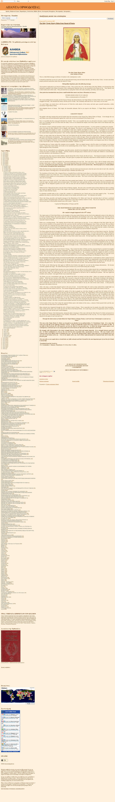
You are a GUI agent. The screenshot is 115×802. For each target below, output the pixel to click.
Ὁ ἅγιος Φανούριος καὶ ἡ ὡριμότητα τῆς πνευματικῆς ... (14, 176)
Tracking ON (15, 751)
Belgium (3, 544)
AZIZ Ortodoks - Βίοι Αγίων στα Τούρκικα (10, 543)
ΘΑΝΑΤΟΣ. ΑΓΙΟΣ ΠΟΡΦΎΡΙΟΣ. (10, 190)
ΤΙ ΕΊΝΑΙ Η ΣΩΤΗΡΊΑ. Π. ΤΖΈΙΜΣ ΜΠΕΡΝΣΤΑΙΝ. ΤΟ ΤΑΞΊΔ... (16, 323)
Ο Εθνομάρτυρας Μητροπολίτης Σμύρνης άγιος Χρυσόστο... (15, 183)
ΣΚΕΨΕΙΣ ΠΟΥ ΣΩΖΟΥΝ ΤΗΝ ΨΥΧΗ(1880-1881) (12, 503)
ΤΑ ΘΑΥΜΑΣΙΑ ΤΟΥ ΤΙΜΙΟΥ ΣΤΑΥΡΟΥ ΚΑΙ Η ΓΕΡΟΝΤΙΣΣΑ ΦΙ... (16, 242)
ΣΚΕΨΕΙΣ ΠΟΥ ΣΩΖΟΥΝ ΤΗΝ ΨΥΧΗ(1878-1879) (12, 502)
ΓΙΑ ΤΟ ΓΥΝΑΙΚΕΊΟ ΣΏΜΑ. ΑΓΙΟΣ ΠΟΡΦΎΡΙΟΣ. (13, 282)
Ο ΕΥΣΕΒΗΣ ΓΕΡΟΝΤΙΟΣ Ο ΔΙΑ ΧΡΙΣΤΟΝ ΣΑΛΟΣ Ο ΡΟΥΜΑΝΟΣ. (16, 458)
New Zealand (4, 578)
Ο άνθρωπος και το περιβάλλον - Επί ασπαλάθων (13, 264)
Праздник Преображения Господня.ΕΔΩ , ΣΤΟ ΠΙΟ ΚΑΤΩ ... (16, 241)
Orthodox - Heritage (46, 372)
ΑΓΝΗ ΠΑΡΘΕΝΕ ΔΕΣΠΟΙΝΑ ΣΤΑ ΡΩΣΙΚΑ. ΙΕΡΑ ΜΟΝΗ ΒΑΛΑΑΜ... (17, 239)
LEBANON (3, 575)
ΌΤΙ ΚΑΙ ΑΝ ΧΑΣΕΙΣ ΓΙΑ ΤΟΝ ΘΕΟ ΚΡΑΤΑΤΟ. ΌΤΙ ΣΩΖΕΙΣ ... (16, 288)
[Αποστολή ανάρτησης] (54, 371)
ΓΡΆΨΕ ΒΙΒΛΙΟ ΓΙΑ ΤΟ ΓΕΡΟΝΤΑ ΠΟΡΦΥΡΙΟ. (13, 281)
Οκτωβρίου (6, 168)
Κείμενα (3, 435)
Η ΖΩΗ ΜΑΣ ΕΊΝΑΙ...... (8, 229)
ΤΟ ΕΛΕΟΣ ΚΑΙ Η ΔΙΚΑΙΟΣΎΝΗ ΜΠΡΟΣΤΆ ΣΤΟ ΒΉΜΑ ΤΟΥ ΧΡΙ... (17, 292)
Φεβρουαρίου (6, 335)
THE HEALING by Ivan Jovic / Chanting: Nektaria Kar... (14, 261)
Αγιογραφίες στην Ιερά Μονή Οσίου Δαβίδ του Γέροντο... (14, 274)
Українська (3, 606)
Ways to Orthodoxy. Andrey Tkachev (11, 243)
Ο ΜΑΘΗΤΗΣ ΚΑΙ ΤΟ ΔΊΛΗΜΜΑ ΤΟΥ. (11, 188)
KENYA (2, 573)
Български (3, 604)
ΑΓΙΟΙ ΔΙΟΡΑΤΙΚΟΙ (5, 359)
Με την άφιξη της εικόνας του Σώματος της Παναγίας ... (14, 252)
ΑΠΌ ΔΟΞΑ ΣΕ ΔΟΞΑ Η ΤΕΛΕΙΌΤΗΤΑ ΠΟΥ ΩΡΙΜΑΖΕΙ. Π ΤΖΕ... (16, 301)
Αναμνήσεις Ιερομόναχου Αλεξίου (8, 369)
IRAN (2, 567)
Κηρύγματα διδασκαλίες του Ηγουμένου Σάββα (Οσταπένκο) (14, 440)
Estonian (3, 561)
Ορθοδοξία (3, 468)
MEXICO (3, 576)
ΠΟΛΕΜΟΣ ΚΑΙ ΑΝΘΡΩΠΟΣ (9, 227)
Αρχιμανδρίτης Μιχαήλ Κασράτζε (8, 384)
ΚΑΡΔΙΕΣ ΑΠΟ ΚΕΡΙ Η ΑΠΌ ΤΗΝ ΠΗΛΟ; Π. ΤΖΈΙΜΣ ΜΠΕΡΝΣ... (16, 309)
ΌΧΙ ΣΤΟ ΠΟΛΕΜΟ (7, 254)
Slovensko (3, 594)
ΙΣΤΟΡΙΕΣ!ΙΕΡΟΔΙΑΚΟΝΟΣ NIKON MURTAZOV (11, 428)
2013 (4, 342)
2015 (4, 339)
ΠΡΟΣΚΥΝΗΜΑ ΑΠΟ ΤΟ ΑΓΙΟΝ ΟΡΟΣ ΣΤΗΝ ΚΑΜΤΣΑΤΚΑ (14, 495)
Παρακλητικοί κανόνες (6, 472)
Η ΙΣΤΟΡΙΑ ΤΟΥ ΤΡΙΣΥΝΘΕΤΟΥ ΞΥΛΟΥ (10, 138)
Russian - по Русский (6, 591)
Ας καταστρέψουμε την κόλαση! (8, 388)
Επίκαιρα (3, 404)
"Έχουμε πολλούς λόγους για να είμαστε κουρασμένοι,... (14, 222)
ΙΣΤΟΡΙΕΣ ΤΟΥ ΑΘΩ (5, 427)
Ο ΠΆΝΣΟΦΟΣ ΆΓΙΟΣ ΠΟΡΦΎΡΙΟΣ (9, 460)
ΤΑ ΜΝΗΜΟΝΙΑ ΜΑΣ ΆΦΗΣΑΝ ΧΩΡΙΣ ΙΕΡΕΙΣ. (12, 306)
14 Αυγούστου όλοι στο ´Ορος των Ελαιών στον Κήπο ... (14, 212)
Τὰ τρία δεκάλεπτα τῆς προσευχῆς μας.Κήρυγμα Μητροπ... (15, 174)
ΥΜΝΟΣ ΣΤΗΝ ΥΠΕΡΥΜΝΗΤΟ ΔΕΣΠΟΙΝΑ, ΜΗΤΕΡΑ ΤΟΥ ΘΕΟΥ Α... (17, 198)
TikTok (2, 599)
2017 (4, 164)
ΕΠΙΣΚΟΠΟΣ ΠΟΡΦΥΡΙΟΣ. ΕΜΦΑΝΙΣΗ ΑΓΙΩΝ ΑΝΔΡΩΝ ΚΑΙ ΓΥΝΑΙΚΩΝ (17, 405)
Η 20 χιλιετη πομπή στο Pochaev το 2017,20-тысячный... (15, 217)
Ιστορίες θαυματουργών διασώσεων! (9, 426)
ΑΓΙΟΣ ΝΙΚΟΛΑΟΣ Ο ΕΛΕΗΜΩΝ (8, 364)
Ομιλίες (2, 465)
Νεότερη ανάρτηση (44, 381)
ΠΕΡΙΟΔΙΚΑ (3, 487)
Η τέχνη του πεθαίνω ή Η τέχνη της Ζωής (10, 416)
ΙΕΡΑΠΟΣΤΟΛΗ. (4, 421)
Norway (3, 580)
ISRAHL (3, 569)
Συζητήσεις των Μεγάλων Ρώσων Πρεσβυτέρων (11, 515)
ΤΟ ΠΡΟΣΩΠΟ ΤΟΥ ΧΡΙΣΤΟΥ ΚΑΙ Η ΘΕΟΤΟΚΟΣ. (14, 234)
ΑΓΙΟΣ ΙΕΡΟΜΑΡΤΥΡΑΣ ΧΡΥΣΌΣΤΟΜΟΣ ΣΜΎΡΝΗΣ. (14, 193)
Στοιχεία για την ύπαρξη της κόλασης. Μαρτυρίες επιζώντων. (14, 511)
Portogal (3, 588)
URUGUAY (3, 600)
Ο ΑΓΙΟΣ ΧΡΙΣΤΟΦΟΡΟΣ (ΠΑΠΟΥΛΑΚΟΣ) (10, 455)
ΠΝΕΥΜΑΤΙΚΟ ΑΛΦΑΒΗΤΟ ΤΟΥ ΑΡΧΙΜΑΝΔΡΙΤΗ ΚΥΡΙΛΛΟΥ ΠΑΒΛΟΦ (17, 488)
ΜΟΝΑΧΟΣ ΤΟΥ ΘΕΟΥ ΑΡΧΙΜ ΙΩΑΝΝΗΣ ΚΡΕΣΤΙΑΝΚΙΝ (13, 454)
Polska (2, 587)
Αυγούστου (6, 171)
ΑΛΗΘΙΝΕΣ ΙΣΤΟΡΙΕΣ (6, 366)
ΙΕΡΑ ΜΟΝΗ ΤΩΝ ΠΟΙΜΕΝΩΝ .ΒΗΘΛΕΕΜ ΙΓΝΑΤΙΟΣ (14, 249)
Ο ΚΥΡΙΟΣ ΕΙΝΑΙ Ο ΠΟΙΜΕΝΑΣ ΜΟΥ (9, 459)
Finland (3, 562)
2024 (4, 155)
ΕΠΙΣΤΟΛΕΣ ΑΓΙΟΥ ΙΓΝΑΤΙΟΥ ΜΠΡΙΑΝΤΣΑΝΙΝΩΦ (12, 406)
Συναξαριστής (4, 518)
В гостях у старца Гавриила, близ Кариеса (12, 202)
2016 (4, 338)
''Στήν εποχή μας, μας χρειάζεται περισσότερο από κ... (14, 207)
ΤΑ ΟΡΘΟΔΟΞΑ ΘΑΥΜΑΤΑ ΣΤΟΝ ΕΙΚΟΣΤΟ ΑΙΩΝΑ (12, 521)
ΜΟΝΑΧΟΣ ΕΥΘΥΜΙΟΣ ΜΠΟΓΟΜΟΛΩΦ (10, 452)
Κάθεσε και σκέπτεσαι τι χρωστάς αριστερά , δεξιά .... (14, 232)
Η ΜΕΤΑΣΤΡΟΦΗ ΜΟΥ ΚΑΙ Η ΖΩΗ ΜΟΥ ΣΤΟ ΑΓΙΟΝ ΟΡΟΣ (14, 413)
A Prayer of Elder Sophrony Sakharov (11, 263)
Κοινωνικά (3, 441)
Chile (2, 549)
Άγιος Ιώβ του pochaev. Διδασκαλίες (9, 362)
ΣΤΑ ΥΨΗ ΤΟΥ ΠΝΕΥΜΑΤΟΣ (7, 505)
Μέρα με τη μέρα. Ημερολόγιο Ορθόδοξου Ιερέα (11, 445)
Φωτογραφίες (4, 538)
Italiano (2, 570)
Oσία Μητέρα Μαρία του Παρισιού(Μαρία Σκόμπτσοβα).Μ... (15, 178)
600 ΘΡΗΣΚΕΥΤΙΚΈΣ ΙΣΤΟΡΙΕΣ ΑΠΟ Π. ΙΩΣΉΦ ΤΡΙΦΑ (13, 355)
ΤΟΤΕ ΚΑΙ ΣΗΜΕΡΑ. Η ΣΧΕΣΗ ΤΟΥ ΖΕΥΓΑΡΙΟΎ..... (14, 308)
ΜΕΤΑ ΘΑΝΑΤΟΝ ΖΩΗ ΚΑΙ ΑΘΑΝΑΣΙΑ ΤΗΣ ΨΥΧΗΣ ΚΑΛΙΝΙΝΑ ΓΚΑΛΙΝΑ (17, 446)
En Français (4, 557)
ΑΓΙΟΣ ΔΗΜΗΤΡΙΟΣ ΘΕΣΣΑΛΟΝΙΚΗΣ (11, 194)
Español (3, 560)
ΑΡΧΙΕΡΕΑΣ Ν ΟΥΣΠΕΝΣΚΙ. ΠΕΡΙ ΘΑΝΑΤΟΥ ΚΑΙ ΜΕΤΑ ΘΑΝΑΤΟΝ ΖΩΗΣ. (18, 380)
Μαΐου (5, 331)
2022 (4, 158)
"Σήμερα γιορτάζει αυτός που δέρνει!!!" (11, 215)
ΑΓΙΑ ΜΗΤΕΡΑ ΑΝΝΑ (6, 357)
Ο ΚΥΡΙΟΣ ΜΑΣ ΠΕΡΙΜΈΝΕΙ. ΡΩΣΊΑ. (11, 267)
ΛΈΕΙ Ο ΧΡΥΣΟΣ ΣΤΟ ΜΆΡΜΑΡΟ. (10, 291)
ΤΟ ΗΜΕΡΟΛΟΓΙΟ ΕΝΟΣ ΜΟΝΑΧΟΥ (9, 525)
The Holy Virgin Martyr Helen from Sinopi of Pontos (57, 23)
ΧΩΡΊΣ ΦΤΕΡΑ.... (6, 270)
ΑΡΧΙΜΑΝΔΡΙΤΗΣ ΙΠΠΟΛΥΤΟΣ (8, 382)
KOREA (3, 574)
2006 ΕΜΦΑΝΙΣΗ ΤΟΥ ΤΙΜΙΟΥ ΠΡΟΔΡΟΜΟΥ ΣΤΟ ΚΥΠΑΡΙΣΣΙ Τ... (17, 216)
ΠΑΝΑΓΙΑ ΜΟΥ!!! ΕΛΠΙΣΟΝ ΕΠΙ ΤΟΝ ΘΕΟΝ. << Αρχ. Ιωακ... (15, 199)
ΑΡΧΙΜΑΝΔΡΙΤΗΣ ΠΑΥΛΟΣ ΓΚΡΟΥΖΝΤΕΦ (10, 385)
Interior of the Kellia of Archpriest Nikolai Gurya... (13, 326)
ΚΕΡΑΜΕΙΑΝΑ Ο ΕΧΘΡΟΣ (7, 438)
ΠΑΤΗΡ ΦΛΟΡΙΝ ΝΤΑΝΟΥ (7, 486)
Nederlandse (4, 577)
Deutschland (4, 555)
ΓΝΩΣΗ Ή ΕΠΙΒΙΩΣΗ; (7, 269)
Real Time (10, 751)
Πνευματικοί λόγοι (5, 489)
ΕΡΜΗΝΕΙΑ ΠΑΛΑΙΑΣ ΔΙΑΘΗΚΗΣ (8, 407)
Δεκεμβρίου (6, 166)
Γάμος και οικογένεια (5, 395)
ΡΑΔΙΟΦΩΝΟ (4, 499)
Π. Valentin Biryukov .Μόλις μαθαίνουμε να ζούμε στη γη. (14, 471)
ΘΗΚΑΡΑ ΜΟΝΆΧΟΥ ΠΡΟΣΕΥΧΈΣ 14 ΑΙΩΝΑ (11, 420)
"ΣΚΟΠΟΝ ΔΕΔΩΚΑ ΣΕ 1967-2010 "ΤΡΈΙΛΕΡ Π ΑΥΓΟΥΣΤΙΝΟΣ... (16, 218)
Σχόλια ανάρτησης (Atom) (52, 384)
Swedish (3, 596)
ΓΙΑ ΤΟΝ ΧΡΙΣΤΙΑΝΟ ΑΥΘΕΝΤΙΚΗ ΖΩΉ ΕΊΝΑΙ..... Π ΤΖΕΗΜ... (16, 299)
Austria (2, 542)
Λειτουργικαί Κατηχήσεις (6, 442)
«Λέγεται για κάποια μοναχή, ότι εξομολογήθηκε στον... (14, 314)
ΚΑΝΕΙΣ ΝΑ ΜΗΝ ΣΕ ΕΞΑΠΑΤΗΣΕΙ (9, 432)
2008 (4, 348)
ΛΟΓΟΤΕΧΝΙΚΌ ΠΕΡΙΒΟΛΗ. (9, 328)
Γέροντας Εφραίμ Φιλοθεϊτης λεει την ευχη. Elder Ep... (14, 238)
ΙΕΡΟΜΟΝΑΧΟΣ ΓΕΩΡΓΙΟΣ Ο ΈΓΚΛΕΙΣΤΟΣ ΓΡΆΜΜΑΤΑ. (14, 422)
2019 (4, 162)
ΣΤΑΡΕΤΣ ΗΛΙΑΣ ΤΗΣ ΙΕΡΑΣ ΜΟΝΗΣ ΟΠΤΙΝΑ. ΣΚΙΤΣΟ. (15, 228)
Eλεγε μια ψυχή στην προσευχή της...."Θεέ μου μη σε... (14, 210)
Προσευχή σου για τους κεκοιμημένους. (10, 494)
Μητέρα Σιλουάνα (5, 449)
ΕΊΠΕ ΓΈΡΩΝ (4, 402)
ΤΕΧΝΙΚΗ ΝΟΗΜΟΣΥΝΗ (6, 524)
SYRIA (2, 598)
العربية (2, 609)
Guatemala (3, 563)
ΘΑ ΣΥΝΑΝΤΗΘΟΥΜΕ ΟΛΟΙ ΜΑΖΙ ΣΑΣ (10, 417)
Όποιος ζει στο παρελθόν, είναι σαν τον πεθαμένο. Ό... (14, 275)
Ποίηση (2, 490)
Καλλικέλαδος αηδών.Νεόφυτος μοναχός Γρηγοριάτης (14, 177)
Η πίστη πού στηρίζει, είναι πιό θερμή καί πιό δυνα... (13, 290)
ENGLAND (3, 558)
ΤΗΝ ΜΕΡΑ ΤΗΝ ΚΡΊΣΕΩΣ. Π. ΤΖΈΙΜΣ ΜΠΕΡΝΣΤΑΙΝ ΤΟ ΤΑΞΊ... (16, 303)
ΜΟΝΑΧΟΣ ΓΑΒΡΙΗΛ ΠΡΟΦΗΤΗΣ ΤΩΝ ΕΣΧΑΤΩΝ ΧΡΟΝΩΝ (14, 451)
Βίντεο (2, 392)
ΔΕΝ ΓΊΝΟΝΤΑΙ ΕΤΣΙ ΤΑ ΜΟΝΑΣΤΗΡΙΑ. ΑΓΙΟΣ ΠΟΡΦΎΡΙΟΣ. (16, 279)
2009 (4, 347)
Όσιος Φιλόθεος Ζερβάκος (7, 469)
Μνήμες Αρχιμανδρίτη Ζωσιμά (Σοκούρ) (10, 450)
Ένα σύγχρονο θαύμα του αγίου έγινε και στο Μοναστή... (14, 236)
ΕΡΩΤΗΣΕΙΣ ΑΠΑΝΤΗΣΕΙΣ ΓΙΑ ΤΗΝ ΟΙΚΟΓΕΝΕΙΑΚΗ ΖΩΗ (14, 408)
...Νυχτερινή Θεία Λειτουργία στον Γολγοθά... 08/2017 (14, 244)
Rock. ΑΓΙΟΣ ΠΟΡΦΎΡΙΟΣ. (9, 285)
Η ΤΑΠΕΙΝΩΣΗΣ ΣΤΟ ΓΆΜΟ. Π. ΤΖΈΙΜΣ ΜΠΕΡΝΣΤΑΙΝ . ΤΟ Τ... (16, 320)
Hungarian (3, 565)
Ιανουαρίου (6, 336)
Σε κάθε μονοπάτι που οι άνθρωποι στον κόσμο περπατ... (15, 237)
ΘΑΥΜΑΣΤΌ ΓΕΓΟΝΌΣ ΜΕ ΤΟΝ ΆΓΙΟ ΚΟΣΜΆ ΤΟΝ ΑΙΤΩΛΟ (16, 325)
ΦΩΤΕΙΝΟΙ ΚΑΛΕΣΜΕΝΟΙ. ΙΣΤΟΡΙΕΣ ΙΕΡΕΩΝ (11, 537)
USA (2, 601)
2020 (4, 160)
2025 (4, 154)
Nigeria (2, 579)
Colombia (3, 551)
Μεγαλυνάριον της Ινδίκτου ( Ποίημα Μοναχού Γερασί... (14, 180)
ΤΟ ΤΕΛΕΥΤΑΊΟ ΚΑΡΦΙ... (13, 125)
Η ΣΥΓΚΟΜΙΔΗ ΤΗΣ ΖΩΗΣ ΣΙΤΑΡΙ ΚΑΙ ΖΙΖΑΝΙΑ (11, 415)
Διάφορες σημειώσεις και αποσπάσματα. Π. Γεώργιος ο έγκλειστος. (16, 399)
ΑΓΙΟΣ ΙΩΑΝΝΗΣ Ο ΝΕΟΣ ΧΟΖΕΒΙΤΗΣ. (11, 211)
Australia (3, 541)
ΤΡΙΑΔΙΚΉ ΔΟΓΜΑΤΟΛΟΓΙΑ (7, 532)
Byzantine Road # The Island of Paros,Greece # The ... (14, 313)
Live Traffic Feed (10, 711)
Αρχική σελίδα (75, 381)
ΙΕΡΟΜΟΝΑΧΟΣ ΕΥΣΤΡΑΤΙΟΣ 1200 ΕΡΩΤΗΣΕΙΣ (12, 423)
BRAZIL (3, 547)
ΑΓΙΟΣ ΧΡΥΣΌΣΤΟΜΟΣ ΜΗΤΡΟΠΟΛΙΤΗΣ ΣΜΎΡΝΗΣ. (14, 182)
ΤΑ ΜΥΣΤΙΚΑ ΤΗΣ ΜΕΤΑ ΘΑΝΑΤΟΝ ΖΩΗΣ (10, 520)
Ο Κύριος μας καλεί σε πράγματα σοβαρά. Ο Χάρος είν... (14, 205)
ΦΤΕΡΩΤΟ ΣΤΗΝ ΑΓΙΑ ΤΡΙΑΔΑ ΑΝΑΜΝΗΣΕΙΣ (11, 536)
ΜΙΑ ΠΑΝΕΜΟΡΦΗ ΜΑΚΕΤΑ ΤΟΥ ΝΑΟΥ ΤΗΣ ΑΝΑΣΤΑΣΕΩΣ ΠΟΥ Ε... (17, 271)
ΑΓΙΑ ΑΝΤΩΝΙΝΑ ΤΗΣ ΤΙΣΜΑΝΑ (8, 356)
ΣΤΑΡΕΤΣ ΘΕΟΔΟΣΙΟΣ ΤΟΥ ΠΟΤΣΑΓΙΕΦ (10, 507)
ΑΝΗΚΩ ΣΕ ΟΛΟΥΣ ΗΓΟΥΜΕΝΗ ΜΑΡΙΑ (10, 370)
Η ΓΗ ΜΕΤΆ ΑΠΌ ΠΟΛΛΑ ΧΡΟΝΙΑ (10, 189)
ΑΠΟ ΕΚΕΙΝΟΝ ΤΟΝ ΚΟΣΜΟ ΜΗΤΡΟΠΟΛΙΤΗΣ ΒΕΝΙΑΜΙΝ (14, 373)
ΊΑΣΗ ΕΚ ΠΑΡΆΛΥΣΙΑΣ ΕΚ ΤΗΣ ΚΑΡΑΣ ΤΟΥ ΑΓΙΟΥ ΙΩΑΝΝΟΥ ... (16, 265)
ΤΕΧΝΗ (3, 523)
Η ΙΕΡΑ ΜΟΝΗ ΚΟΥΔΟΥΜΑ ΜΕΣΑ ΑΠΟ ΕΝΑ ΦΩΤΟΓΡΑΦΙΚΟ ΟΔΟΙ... (17, 201)
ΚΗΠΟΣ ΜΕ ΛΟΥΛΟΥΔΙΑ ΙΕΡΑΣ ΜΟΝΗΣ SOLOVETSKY (13, 439)
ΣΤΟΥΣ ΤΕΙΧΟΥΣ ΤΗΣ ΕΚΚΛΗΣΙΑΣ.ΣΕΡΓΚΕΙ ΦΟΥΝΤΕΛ (13, 513)
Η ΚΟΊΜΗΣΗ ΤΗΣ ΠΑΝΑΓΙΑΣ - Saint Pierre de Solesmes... (15, 287)
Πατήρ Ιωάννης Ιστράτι (6, 480)
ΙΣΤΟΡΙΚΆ (3, 429)
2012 (4, 343)
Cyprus (2, 552)
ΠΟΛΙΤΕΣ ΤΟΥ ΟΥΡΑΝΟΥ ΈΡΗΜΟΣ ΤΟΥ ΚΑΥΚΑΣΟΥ (13, 491)
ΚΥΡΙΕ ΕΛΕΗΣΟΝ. (7, 253)
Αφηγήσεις (3, 389)
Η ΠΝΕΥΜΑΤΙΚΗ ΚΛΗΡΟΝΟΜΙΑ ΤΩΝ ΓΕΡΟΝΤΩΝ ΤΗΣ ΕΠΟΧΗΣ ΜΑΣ (17, 414)
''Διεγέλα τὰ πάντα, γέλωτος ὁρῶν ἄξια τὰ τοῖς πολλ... (14, 196)
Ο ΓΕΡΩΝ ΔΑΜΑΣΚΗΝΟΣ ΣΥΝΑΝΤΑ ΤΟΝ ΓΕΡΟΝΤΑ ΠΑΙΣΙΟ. (21, 139)
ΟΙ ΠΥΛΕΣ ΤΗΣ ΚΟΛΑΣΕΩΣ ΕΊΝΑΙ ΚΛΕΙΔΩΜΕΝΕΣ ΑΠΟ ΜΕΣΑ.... (16, 304)
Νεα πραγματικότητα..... (8, 318)
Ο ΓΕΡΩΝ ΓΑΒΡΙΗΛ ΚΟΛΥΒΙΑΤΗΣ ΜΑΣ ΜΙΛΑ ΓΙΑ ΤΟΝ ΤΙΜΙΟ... (16, 200)
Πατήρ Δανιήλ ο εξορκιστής (7, 477)
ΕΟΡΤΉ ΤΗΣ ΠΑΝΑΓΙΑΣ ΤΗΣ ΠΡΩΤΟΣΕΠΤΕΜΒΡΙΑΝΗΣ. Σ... (16, 206)
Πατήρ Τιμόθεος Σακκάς (6, 484)
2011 (4, 344)
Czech (2, 553)
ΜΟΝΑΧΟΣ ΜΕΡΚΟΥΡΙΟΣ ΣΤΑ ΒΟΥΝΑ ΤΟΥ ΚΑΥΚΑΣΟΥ (13, 453)
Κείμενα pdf (3, 437)
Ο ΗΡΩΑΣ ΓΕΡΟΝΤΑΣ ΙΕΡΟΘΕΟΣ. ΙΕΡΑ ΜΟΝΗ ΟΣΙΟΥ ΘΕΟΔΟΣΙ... (17, 255)
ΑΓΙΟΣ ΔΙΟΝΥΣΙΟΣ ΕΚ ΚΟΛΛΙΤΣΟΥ (9, 361)
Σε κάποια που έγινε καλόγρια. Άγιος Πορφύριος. (13, 286)
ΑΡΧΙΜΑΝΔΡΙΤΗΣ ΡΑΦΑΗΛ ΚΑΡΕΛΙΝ (9, 386)
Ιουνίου (5, 330)
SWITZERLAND (4, 597)
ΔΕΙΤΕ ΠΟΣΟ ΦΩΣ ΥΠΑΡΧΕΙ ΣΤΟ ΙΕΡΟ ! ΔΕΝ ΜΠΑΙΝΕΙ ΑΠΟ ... (16, 231)
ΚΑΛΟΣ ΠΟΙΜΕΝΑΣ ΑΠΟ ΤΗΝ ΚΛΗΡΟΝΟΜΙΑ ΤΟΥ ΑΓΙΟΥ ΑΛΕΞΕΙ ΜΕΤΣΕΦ (18, 430)
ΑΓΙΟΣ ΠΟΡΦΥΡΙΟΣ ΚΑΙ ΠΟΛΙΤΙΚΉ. (11, 280)
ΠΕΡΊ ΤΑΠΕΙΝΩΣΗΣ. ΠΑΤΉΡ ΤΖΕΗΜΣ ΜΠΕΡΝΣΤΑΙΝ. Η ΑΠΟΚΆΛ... (17, 321)
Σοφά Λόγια (3, 504)
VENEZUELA (4, 602)
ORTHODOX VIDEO (5, 584)
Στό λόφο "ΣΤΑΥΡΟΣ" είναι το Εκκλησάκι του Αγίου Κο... (14, 293)
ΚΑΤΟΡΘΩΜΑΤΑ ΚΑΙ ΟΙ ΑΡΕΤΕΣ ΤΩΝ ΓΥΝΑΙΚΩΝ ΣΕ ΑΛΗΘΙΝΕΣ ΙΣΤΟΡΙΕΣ (18, 433)
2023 (4, 156)
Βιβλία (2, 391)
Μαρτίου (5, 334)
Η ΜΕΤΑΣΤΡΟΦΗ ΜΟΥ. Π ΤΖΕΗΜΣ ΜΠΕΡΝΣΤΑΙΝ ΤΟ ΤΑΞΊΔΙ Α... (17, 307)
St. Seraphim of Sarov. (7, 296)
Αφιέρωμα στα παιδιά (6, 390)
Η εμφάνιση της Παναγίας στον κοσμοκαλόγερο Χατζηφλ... (15, 173)
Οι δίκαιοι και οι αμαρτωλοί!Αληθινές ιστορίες (11, 462)
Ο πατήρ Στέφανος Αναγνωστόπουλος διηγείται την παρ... (15, 221)
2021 (4, 159)
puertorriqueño (4, 589)
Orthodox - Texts (5, 582)
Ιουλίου (5, 329)
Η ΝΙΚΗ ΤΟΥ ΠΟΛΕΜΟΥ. (8, 226)
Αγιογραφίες (4, 358)
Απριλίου (5, 333)
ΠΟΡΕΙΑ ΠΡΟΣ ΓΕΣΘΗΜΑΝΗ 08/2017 (11, 247)
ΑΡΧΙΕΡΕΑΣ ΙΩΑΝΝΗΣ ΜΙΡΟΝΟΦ (9, 379)
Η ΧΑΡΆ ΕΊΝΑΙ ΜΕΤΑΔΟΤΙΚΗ (9, 191)
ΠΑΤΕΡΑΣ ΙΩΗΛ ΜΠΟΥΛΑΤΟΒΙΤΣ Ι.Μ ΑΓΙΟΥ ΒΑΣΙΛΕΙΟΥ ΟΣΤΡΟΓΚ (16, 474)
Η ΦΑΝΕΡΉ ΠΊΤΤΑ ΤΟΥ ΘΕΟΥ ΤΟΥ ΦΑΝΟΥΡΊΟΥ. (13, 298)
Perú (2, 586)
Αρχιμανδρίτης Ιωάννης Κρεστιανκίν (9, 383)
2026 (4, 152)
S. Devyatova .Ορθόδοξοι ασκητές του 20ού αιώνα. (12, 592)
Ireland (2, 568)
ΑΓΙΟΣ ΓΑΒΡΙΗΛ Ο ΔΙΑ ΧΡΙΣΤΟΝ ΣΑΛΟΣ (10, 360)
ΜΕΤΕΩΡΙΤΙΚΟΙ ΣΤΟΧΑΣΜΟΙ (7, 447)
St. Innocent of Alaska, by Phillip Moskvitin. (12, 297)
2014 (4, 340)
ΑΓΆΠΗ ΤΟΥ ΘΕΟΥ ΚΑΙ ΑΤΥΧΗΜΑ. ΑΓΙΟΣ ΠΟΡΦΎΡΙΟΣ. (15, 283)
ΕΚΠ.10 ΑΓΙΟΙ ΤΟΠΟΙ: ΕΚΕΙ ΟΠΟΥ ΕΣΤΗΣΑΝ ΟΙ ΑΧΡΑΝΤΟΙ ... (16, 260)
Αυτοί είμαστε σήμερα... (8, 225)
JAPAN (2, 572)
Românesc (3, 590)
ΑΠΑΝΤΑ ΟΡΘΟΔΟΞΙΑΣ (23, 7)
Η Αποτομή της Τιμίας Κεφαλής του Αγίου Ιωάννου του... (14, 220)
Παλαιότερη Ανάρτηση (108, 381)
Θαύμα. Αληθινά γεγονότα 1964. (8, 418)
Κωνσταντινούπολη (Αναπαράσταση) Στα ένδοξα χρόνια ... (15, 195)
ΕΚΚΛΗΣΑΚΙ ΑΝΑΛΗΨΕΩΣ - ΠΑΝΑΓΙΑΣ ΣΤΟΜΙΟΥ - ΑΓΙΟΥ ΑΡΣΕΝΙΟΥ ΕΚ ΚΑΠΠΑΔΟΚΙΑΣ (21, 106)
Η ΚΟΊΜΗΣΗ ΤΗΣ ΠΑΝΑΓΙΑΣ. (9, 272)
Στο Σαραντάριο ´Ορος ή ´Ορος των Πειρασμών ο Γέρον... (15, 250)
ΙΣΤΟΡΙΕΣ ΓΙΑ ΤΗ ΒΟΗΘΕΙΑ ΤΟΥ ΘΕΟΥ (10, 425)
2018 (4, 163)
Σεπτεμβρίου (6, 169)
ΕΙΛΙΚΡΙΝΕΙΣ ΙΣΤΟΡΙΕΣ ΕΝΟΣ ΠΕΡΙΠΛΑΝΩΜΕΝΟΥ (12, 401)
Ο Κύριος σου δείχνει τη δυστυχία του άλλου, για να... (14, 172)
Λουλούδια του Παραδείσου (7, 443)
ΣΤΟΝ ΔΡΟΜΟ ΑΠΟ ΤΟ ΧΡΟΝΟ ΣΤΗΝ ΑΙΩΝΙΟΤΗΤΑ (13, 512)
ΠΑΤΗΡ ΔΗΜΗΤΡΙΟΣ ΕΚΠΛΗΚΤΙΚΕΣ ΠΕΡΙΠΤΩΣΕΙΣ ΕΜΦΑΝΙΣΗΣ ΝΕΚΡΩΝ (18, 478)
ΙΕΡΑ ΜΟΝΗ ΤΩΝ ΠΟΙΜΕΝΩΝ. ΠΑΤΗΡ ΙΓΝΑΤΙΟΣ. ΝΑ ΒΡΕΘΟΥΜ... (17, 245)
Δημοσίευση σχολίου (43, 379)
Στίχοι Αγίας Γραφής (5, 508)
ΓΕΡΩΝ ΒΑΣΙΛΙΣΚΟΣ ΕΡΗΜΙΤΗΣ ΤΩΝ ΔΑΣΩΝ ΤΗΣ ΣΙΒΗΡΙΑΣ (15, 396)
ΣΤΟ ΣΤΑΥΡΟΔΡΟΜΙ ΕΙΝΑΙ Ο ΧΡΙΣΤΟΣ (10, 509)
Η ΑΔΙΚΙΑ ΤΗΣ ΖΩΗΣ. (12, 111)
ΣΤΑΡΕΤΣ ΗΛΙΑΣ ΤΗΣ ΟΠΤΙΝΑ (8, 506)
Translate (12, 20)
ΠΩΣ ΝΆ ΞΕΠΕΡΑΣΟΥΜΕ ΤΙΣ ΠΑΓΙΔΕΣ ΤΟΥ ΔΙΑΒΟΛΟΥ (13, 498)
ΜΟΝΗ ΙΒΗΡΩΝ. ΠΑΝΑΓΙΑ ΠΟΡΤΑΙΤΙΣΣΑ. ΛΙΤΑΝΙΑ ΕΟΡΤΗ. (15, 204)
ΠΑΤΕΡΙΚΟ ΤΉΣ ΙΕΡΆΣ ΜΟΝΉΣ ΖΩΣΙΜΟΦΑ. (11, 475)
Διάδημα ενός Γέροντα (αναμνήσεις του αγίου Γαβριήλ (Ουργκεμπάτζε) (17, 398)
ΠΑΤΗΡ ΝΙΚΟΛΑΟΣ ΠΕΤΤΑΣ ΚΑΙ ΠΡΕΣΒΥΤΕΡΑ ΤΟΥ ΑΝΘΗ (14, 482)
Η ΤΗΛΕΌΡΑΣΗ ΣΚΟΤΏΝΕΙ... (9, 312)
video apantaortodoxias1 (6, 603)
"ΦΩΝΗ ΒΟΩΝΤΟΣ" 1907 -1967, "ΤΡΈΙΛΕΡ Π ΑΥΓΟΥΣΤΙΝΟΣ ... (16, 214)
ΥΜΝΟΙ (2, 533)
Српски (3, 605)
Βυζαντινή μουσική (5, 394)
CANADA (3, 548)
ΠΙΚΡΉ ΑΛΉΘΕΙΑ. (7, 319)
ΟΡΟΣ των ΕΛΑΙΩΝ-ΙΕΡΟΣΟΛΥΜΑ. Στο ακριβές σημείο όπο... (16, 258)
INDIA (2, 566)
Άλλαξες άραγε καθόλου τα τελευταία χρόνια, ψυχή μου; (14, 184)
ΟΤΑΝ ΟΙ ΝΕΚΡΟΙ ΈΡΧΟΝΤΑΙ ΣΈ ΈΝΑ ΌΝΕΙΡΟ (11, 470)
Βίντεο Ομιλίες (4, 393)
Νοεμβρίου (6, 167)
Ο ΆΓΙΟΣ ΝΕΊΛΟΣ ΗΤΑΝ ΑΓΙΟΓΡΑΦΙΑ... (11, 187)
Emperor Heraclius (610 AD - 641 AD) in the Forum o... (14, 310)
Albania (3, 539)
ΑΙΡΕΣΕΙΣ (3, 365)
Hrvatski (3, 564)
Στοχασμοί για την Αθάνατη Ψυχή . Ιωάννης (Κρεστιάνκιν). (14, 514)
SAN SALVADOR (5, 593)
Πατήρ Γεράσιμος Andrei (6, 476)
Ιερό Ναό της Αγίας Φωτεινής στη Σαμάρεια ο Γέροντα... (14, 248)
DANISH (3, 554)
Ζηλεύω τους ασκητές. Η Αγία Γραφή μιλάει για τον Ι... (14, 233)
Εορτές (2, 403)
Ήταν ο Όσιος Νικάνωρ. (8, 209)
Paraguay (3, 585)
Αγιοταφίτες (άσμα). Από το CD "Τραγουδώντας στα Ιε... (14, 259)
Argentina (3, 540)
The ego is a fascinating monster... (10, 185)
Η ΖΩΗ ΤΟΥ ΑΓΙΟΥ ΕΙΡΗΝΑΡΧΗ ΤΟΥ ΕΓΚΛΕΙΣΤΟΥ (12, 411)
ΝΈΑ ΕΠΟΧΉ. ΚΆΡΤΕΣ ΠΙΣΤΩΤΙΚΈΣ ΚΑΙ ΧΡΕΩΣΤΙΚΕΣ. (15, 302)
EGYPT (2, 556)
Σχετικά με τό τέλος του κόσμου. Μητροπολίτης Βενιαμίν (13, 519)
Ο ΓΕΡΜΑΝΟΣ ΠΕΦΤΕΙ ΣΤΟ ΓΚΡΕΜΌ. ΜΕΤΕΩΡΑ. (13, 315)
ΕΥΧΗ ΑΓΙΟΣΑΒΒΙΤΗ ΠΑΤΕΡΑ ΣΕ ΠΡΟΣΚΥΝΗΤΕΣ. (19, 131)
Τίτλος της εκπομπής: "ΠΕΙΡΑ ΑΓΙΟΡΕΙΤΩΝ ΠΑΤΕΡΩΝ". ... (15, 277)
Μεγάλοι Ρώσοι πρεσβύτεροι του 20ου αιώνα (11, 444)
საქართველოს (4, 607)
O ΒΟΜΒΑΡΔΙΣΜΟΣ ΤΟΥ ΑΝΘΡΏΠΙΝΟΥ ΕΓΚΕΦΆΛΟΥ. (14, 223)
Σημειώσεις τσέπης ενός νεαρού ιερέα (9, 501)
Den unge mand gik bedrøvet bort (9, 737)
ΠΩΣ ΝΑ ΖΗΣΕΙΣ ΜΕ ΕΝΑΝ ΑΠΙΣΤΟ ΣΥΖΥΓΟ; (11, 496)
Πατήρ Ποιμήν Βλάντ (6, 483)
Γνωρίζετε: (3, 397)
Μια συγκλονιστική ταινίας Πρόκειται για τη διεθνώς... (14, 276)
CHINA (2, 550)
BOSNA (3, 545)
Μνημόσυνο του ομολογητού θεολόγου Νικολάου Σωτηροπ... (15, 324)
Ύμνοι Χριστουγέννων (6, 535)
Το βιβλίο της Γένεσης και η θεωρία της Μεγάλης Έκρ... (14, 179)
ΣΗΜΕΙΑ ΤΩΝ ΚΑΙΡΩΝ (6, 500)
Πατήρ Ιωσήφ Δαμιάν (6, 481)
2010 (4, 346)
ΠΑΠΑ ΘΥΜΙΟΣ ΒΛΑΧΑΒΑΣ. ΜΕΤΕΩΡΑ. (11, 317)
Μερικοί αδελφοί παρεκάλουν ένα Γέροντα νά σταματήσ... (15, 294)
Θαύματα (3, 419)
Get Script (5, 751)
